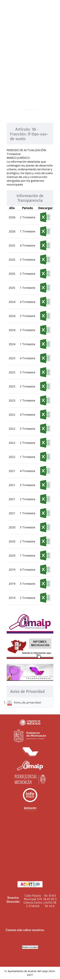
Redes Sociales (30, 947)
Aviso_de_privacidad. (28, 702)
